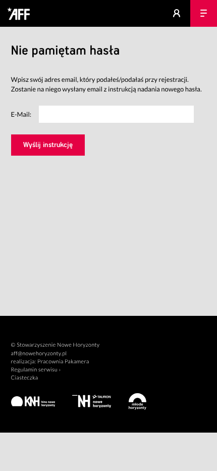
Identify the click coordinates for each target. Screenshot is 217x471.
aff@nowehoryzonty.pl (39, 353)
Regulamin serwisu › (36, 369)
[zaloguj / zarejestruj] (177, 13)
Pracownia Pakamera (63, 361)
